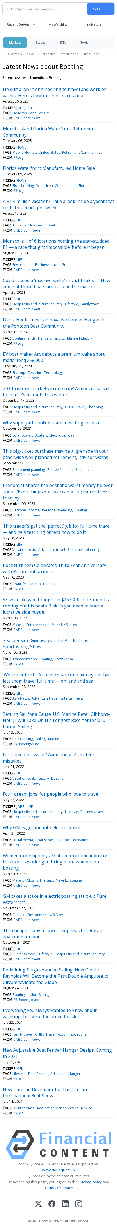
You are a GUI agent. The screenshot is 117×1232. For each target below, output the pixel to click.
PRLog (18, 157)
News (30, 54)
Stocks (40, 42)
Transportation (24, 659)
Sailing (40, 738)
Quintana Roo (23, 1108)
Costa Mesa (63, 659)
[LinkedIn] (65, 1204)
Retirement (84, 469)
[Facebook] (52, 1204)
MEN (20, 1068)
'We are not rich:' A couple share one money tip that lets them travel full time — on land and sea (56, 678)
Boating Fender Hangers (32, 338)
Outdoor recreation (72, 839)
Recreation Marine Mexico (58, 1108)
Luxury (43, 778)
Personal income (25, 510)
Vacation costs (24, 549)
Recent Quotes (18, 24)
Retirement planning (28, 469)
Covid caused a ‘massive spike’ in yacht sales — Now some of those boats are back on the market (56, 283)
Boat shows (44, 839)
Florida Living (23, 185)
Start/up (18, 372)
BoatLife (19, 583)
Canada (49, 583)
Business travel (47, 264)
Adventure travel (51, 549)
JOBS (20, 107)
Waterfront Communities (56, 185)
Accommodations (72, 1034)
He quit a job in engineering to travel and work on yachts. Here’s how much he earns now (55, 92)
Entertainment (71, 698)
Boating (41, 435)
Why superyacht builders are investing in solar (51, 423)
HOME (21, 147)
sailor (32, 994)
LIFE (30, 107)
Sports (59, 338)
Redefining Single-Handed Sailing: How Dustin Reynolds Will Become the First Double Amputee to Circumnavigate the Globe (55, 976)
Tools (84, 42)
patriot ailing (22, 738)
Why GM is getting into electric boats (41, 827)
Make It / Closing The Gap (32, 880)
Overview (15, 54)
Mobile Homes (24, 152)
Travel (50, 225)
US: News (57, 914)
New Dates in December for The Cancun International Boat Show (45, 1092)
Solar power (22, 435)
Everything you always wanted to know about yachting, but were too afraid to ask (50, 1013)
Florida (84, 185)
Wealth (44, 113)
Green (67, 264)
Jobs (32, 113)
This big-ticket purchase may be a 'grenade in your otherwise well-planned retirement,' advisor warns (55, 454)
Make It (18, 624)
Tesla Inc (35, 372)
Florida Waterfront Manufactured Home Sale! (49, 168)
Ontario (34, 583)
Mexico (86, 1108)
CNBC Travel (75, 407)
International (69, 54)
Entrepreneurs (37, 624)
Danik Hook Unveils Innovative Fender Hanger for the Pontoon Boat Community (55, 323)
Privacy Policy (90, 1181)
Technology (53, 372)
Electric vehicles (61, 435)
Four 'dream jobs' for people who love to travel (51, 794)
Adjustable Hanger (65, 1073)
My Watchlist (58, 24)
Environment (22, 264)
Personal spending (57, 510)
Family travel (90, 304)
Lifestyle (71, 304)
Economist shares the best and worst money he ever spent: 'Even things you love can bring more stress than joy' (58, 491)
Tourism (19, 225)
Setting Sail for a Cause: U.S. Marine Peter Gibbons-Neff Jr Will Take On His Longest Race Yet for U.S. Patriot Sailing (56, 720)
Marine (53, 738)
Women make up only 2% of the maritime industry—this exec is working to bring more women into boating (57, 861)
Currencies (47, 54)
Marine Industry (79, 338)
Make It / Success (65, 624)
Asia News (20, 698)
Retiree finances (60, 469)
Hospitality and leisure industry (37, 304)
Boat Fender (38, 1073)
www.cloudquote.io (58, 1169)
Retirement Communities (82, 152)
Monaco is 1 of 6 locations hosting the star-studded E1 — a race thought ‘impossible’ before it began (56, 244)
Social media (22, 839)
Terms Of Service (58, 1187)
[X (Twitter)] (38, 1204)
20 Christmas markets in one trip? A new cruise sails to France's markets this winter (57, 391)
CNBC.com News (26, 118)
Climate (18, 914)
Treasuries (91, 54)
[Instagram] (78, 1204)
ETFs (63, 42)
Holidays (19, 113)
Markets (15, 42)
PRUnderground (26, 744)
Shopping (95, 407)
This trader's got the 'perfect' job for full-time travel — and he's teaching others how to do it (57, 529)
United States (49, 152)
